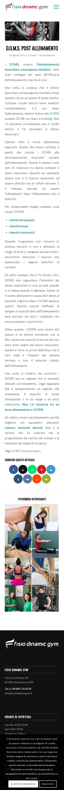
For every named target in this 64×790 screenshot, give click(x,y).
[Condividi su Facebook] (13, 469)
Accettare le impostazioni (23, 784)
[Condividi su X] (22, 469)
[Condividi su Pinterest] (41, 469)
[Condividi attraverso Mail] (46, 478)
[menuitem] (54, 6)
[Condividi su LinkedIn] (50, 469)
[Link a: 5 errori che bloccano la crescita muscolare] (45, 598)
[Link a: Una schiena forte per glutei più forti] (18, 571)
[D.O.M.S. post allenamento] (32, 31)
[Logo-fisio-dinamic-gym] (26, 6)
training (46, 118)
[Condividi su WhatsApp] (32, 469)
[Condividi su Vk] (27, 478)
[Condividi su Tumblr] (18, 478)
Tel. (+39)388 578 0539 (18, 688)
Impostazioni (48, 784)
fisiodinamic (48, 55)
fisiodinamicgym (31, 451)
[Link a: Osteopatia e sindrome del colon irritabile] (45, 571)
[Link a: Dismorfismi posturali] (45, 517)
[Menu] (54, 6)
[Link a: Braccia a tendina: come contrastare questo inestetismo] (18, 517)
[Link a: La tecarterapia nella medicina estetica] (18, 598)
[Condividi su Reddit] (36, 478)
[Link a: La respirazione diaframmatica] (18, 544)
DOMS (54, 113)
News (34, 55)
